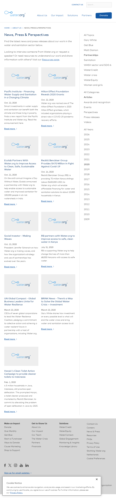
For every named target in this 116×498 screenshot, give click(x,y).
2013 (87, 199)
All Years (88, 129)
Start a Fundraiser (13, 439)
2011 (87, 209)
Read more (10, 129)
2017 (87, 179)
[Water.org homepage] (14, 14)
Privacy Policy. (16, 493)
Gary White (90, 40)
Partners (87, 15)
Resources (91, 435)
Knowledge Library (68, 447)
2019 (87, 169)
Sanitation (90, 60)
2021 (87, 159)
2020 (87, 164)
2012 (87, 204)
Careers (90, 428)
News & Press (93, 432)
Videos (87, 122)
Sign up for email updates (17, 473)
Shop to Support (12, 450)
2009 (87, 219)
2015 (87, 189)
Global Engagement (68, 439)
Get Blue (88, 45)
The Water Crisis (40, 439)
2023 (87, 149)
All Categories (91, 92)
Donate (104, 15)
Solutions (72, 15)
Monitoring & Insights (69, 443)
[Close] (97, 479)
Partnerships (91, 55)
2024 (87, 144)
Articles (88, 97)
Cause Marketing (12, 447)
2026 (87, 134)
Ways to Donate (12, 443)
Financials (36, 447)
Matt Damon (91, 50)
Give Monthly (10, 431)
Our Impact (57, 15)
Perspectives (91, 112)
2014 (87, 194)
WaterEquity (91, 80)
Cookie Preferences (96, 459)
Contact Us (77, 5)
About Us (42, 15)
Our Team (36, 435)
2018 (87, 174)
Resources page (50, 60)
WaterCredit (91, 70)
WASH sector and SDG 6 (97, 65)
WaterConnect (66, 435)
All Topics (89, 35)
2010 (87, 214)
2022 (87, 154)
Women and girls (93, 85)
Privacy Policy (93, 443)
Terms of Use (93, 447)
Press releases (92, 117)
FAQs (89, 439)
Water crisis (90, 75)
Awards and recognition (97, 102)
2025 (87, 139)
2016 (87, 184)
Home (7, 28)
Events (87, 107)
